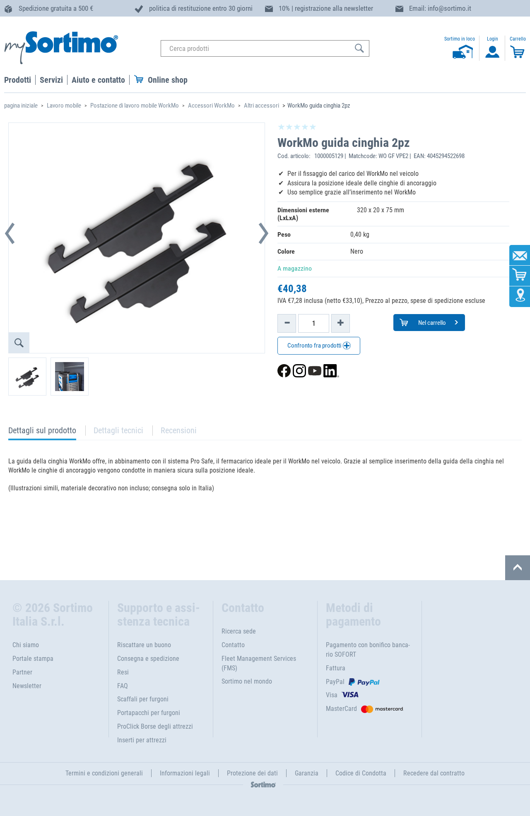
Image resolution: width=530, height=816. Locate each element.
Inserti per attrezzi (141, 740)
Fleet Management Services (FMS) (259, 663)
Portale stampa (32, 658)
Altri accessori (261, 105)
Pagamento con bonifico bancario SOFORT (368, 649)
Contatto (233, 645)
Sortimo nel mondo (247, 681)
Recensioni (179, 430)
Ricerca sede (239, 631)
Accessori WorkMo (211, 105)
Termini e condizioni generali (104, 773)
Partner (22, 672)
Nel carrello (431, 322)
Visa (331, 695)
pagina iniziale (21, 105)
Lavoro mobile (64, 105)
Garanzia (306, 773)
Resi (123, 672)
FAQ (122, 686)
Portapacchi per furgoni (148, 713)
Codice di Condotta (360, 773)
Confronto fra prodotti (314, 345)
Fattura (335, 668)
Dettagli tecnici (118, 430)
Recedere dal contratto (434, 773)
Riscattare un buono (144, 645)
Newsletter (26, 686)
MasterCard (341, 709)
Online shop (168, 80)
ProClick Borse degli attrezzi (155, 726)
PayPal (335, 682)
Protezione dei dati (252, 773)
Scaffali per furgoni (143, 699)
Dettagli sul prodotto (42, 432)
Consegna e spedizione (148, 658)
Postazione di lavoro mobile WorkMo (134, 105)
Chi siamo (25, 645)
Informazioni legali (185, 773)
